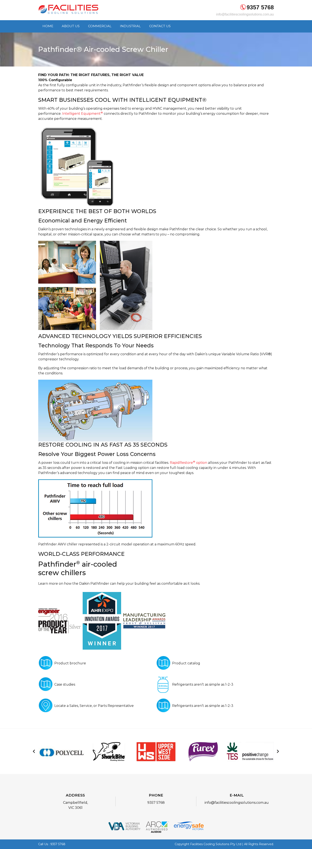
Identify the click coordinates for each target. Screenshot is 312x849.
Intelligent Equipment (82, 114)
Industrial (130, 26)
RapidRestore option (188, 463)
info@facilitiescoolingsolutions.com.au (245, 14)
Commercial (99, 26)
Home (47, 26)
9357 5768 (260, 7)
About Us (71, 26)
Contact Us (160, 26)
